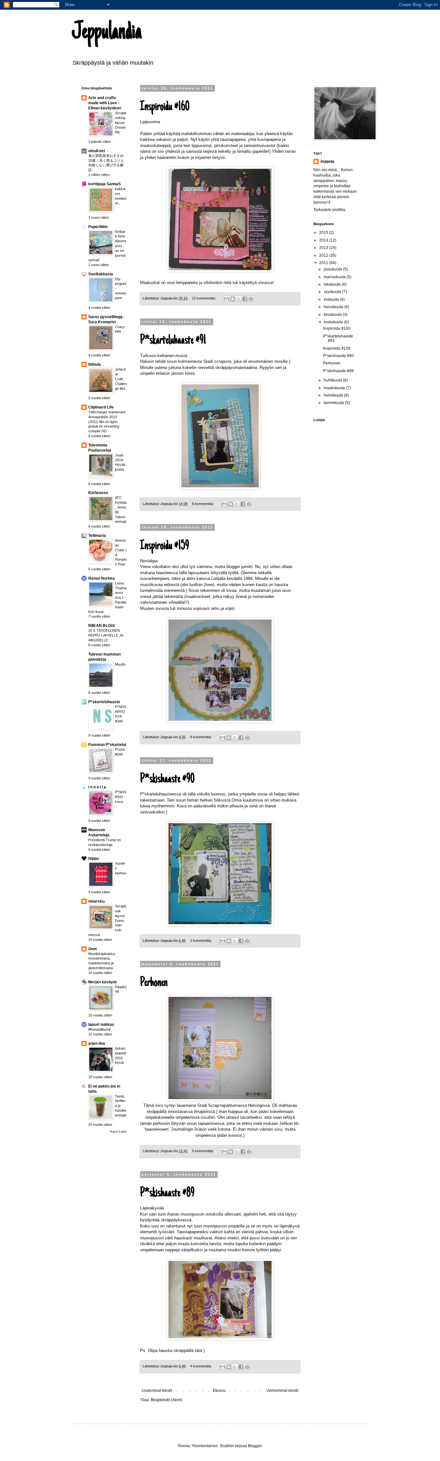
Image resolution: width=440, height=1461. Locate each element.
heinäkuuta (334, 307)
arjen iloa (96, 1043)
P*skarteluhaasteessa (160, 794)
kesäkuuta (333, 314)
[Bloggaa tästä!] (232, 299)
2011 (324, 263)
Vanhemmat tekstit (282, 1390)
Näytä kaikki (118, 1131)
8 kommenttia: (201, 737)
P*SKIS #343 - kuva (120, 797)
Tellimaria (97, 535)
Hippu (93, 858)
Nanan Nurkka (101, 578)
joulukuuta (333, 269)
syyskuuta (333, 291)
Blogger (255, 1446)
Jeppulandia (107, 33)
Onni (92, 949)
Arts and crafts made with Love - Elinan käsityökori (104, 103)
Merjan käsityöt (102, 982)
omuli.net (96, 151)
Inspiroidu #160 (164, 107)
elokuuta (332, 299)
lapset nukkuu (101, 1024)
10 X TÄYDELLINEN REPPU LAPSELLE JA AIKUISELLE (105, 635)
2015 (324, 232)
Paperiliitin (98, 227)
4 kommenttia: (201, 1366)
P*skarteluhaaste (104, 702)
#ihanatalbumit (99, 1029)
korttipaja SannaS (104, 184)
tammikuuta (334, 402)
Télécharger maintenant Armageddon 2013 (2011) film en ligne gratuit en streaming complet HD (106, 421)
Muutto (120, 664)
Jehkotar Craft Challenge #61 (121, 378)
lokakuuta (333, 284)
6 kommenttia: (203, 504)
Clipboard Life (101, 407)
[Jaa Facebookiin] (245, 299)
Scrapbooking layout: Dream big (120, 122)
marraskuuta (335, 277)
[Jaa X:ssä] (238, 299)
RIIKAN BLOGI (101, 625)
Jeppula (327, 161)
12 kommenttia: (204, 298)
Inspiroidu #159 (164, 546)
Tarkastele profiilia (329, 209)
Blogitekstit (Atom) (166, 1400)
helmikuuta (334, 395)
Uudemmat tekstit (157, 1390)
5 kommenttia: (203, 1151)
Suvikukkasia (100, 274)
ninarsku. (96, 901)
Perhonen (153, 983)
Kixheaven (98, 493)
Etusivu (219, 1390)
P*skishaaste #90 (167, 779)
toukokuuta (334, 322)
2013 (324, 247)
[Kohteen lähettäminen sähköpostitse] (226, 299)
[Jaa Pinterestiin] (251, 299)
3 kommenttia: (201, 940)
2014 (324, 240)
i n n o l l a (97, 787)
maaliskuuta (335, 388)
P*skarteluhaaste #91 (173, 340)
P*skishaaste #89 (167, 1193)
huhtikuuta (333, 380)
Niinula (94, 364)
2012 (324, 255)
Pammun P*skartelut (107, 744)
